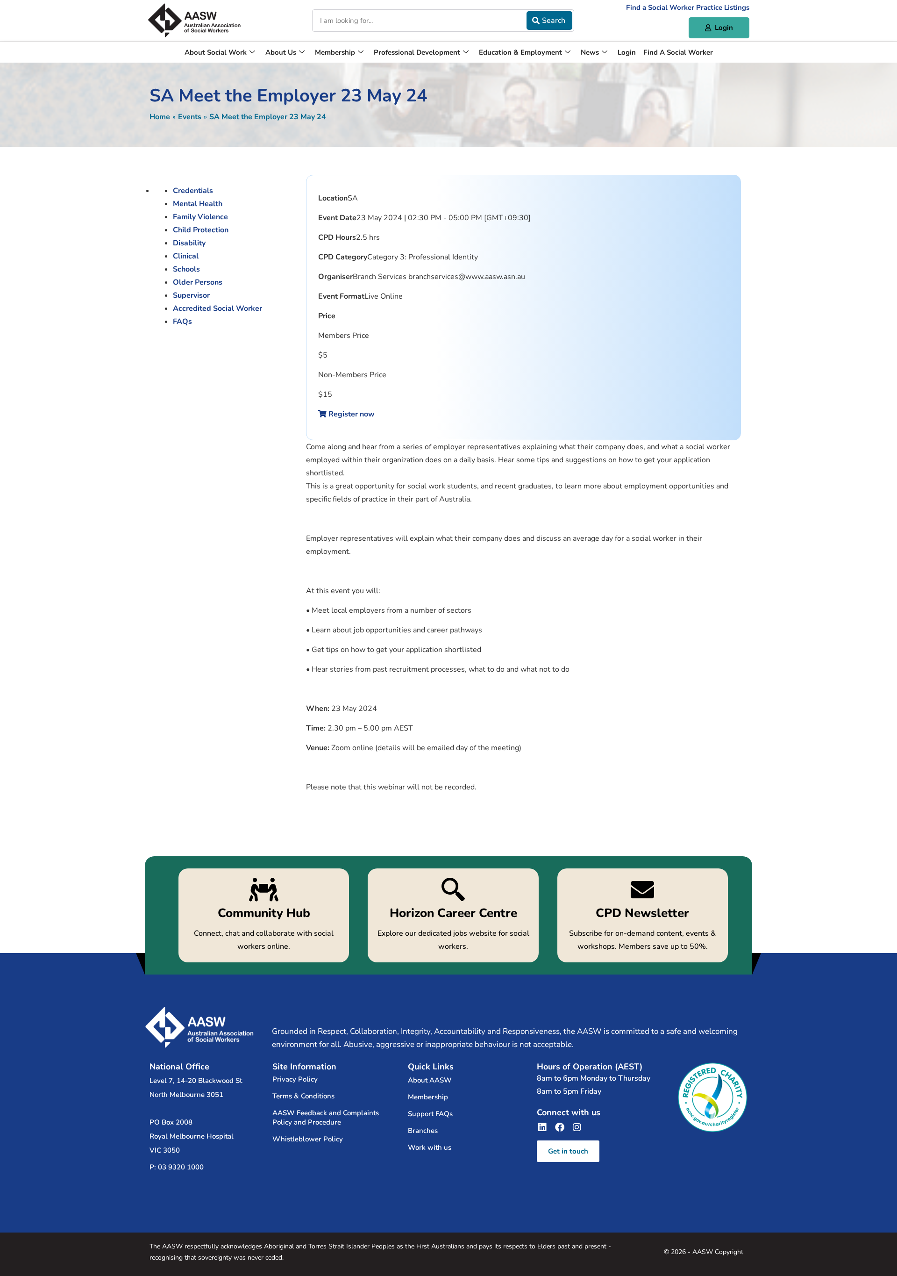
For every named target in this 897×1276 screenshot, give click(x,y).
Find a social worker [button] (678, 52)
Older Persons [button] (197, 282)
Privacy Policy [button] (295, 1079)
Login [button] (627, 52)
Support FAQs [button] (430, 1113)
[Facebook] (559, 1127)
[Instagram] (577, 1127)
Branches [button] (423, 1130)
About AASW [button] (430, 1080)
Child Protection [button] (200, 230)
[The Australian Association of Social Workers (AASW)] (194, 20)
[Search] (549, 20)
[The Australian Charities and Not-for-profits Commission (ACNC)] (712, 1097)
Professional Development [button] (417, 52)
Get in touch (568, 1151)
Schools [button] (186, 269)
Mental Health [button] (197, 204)
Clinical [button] (186, 256)
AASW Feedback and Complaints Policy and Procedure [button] (325, 1117)
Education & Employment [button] (520, 52)
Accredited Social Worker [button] (217, 308)
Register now (351, 414)
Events (189, 117)
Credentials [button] (193, 191)
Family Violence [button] (200, 217)
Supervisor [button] (191, 295)
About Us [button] (280, 52)
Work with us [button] (429, 1147)
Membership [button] (335, 52)
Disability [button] (189, 243)
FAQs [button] (182, 321)
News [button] (590, 52)
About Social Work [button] (216, 52)
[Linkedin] (542, 1127)
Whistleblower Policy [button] (307, 1139)
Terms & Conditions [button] (303, 1096)
